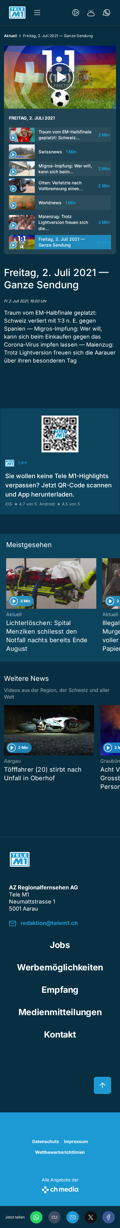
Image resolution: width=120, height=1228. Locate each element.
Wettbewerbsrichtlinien (60, 1152)
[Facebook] (108, 1217)
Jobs (60, 945)
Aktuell (10, 35)
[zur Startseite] (17, 12)
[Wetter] (91, 12)
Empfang (60, 989)
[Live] (75, 12)
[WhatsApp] (36, 1217)
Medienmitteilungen (60, 1012)
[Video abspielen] (60, 77)
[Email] (72, 1217)
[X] (91, 1217)
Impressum (76, 1141)
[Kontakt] (106, 12)
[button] (54, 1217)
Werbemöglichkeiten (60, 967)
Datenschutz (45, 1141)
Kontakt (60, 1034)
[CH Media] (60, 1189)
